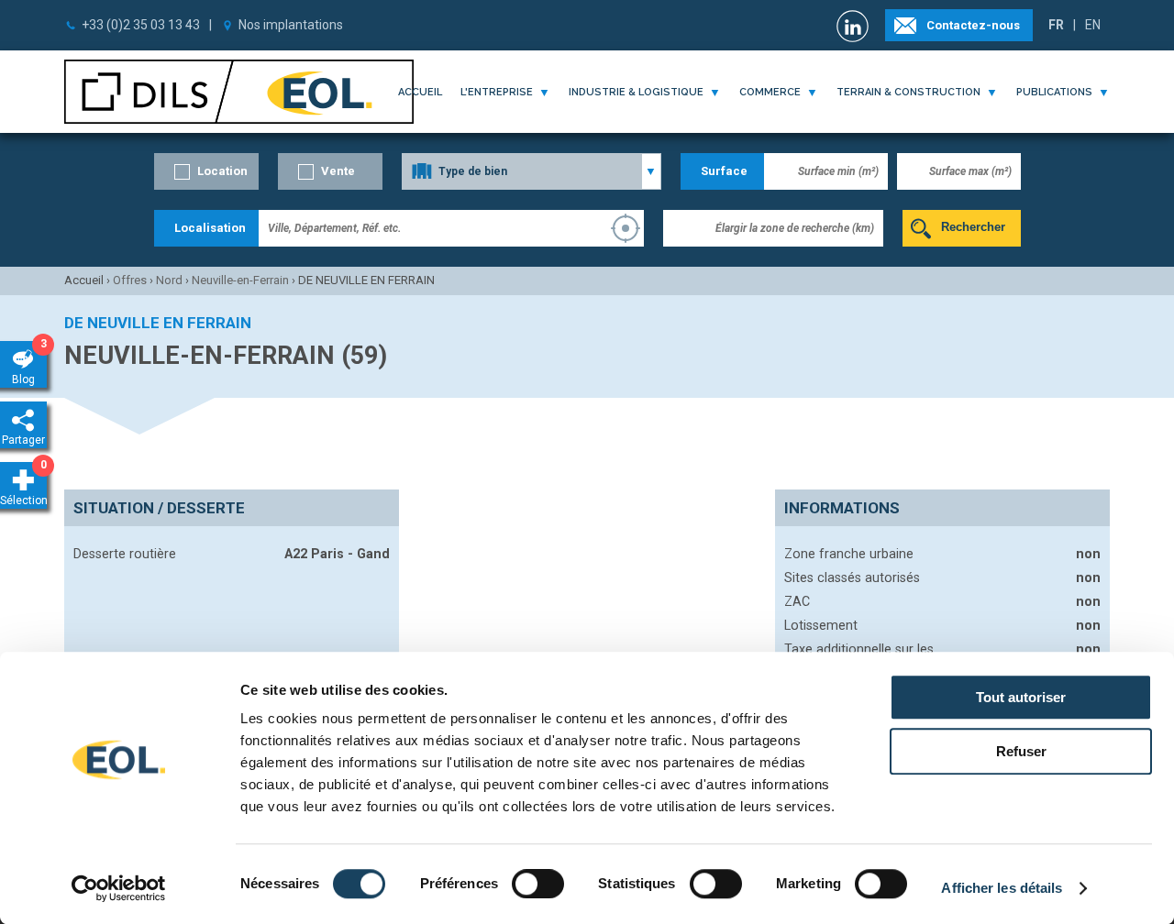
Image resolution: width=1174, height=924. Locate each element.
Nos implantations (290, 24)
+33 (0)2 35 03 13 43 (141, 24)
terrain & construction (908, 92)
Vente (338, 171)
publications (1054, 92)
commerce (770, 92)
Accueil (420, 92)
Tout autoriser (1021, 697)
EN (1093, 24)
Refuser (1021, 751)
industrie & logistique (636, 92)
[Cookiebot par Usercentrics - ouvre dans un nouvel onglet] (119, 888)
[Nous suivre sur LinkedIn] (854, 26)
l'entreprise (496, 92)
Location (222, 171)
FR (1056, 24)
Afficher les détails (1001, 888)
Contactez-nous (973, 25)
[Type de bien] (531, 171)
